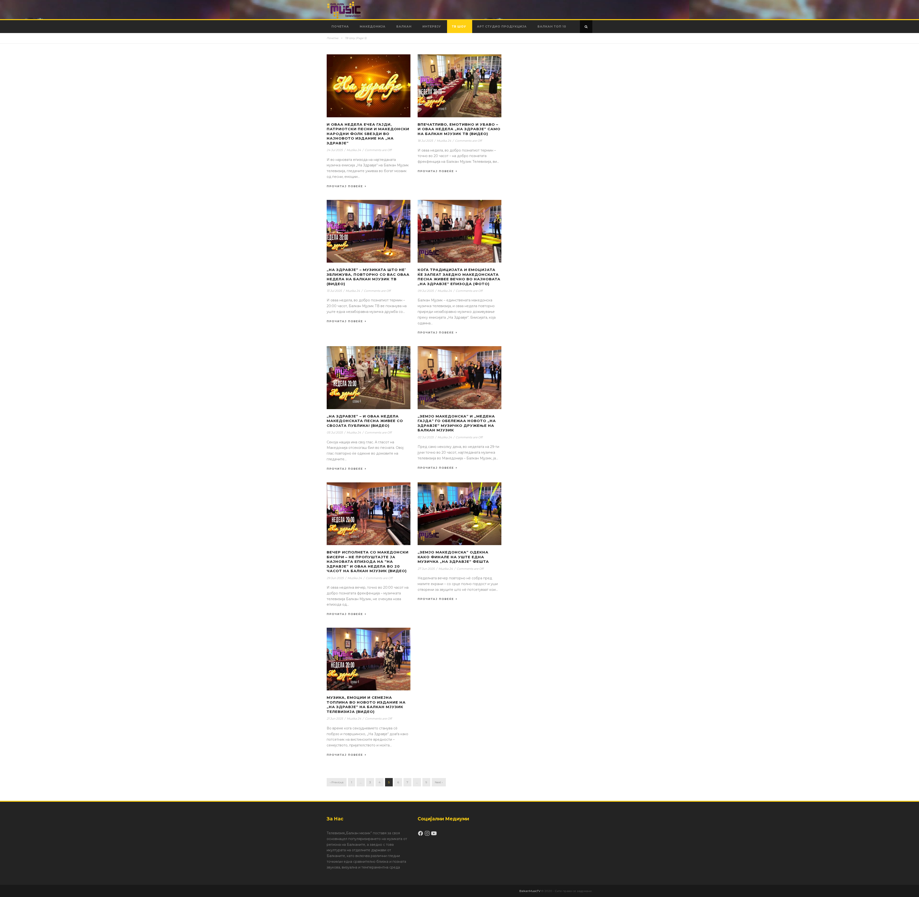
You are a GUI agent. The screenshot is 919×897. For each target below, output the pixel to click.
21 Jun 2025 (335, 718)
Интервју (431, 26)
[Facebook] (421, 835)
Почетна (340, 26)
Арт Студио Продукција (502, 26)
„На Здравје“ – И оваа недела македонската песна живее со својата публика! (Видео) (365, 421)
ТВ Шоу (459, 26)
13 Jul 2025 (334, 291)
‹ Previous (336, 782)
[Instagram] (427, 835)
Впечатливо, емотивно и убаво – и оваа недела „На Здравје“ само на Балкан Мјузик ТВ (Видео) (459, 129)
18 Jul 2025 (425, 140)
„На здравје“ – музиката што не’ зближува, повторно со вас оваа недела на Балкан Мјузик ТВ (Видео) (368, 276)
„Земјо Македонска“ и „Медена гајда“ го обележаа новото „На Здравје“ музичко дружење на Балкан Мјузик (457, 423)
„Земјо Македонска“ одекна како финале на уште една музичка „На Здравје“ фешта (453, 557)
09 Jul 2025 (426, 291)
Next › (439, 782)
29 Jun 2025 (335, 578)
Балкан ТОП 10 (552, 26)
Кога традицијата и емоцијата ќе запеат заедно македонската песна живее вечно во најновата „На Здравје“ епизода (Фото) (459, 276)
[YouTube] (434, 835)
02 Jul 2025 (426, 437)
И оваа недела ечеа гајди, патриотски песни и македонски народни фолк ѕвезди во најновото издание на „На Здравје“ (368, 133)
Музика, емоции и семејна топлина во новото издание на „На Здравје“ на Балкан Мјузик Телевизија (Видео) (366, 704)
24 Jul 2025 (335, 150)
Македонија (373, 26)
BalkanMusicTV (529, 891)
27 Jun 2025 (426, 568)
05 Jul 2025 (335, 432)
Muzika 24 (354, 150)
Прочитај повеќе (345, 186)
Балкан (404, 26)
